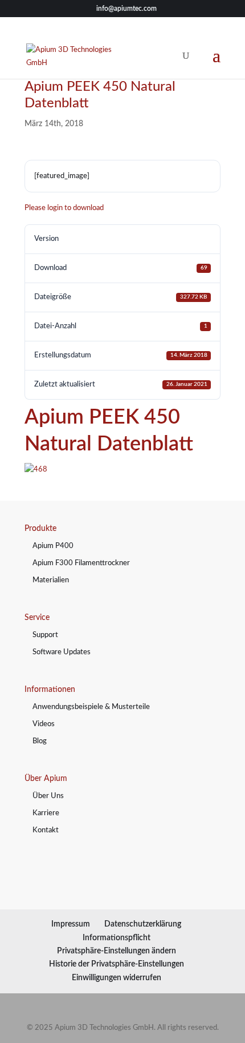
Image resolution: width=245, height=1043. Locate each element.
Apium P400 (53, 546)
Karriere (45, 813)
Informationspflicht (116, 938)
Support (45, 635)
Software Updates (61, 652)
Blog (39, 741)
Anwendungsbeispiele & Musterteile (91, 707)
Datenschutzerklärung (142, 924)
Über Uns (48, 796)
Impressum (70, 924)
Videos (43, 724)
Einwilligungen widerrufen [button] (116, 978)
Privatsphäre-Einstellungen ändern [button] (116, 951)
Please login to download (64, 208)
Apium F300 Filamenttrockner (81, 563)
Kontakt (45, 830)
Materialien (50, 580)
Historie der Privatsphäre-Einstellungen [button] (116, 964)
